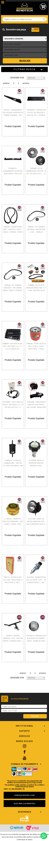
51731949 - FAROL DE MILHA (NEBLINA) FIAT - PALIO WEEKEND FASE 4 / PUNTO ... (36, 523)
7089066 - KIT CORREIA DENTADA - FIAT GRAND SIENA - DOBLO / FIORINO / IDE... (13, 289)
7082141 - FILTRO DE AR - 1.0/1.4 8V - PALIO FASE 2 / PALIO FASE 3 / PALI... (13, 579)
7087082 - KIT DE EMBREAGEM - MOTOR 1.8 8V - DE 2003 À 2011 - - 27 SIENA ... (36, 172)
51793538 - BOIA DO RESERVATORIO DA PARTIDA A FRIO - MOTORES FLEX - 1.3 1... (36, 464)
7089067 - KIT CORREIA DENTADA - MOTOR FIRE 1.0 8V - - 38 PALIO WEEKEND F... (36, 231)
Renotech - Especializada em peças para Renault (25, 7)
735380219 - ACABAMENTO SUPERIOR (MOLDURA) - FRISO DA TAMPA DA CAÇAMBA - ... (12, 172)
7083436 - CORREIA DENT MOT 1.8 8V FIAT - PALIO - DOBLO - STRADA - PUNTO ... (13, 231)
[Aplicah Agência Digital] (16, 827)
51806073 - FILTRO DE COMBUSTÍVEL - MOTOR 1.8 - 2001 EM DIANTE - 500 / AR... (13, 464)
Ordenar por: (17, 78)
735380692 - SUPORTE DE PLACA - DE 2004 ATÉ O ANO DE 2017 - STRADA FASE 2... (36, 114)
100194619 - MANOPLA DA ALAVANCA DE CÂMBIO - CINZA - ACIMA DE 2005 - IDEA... (36, 639)
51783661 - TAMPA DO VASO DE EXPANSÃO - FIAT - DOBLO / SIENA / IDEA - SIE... (13, 523)
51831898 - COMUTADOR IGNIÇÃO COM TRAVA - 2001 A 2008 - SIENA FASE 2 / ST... (36, 406)
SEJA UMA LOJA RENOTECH (24, 804)
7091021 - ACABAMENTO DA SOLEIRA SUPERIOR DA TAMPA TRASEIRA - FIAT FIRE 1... (13, 114)
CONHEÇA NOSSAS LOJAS (24, 795)
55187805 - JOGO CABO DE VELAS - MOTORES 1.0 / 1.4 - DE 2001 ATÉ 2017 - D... (13, 404)
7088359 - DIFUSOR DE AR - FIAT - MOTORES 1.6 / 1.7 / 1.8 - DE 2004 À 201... (12, 346)
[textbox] (24, 19)
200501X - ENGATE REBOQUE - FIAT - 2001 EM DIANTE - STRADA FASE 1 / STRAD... (13, 639)
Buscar (24, 60)
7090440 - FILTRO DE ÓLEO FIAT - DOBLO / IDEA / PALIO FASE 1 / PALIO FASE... (36, 347)
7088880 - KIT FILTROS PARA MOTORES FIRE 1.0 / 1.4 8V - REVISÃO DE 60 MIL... (36, 289)
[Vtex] (32, 828)
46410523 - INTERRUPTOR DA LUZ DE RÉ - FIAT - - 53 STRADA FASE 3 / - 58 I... (36, 579)
